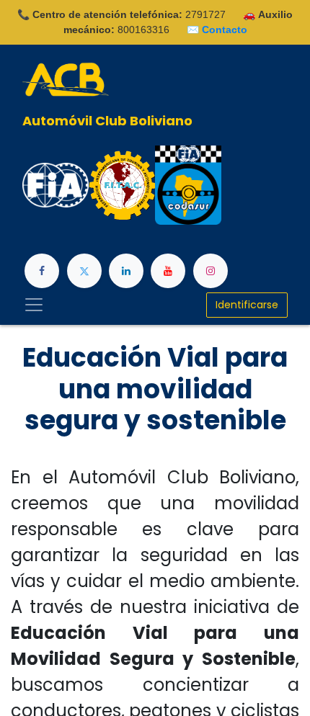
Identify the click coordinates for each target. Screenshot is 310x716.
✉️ (217, 29)
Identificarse (247, 304)
